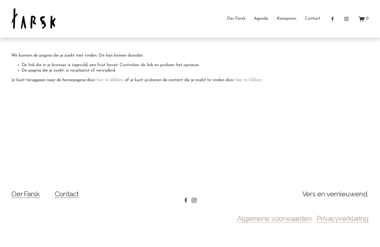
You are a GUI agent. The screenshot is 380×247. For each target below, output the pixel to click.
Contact (312, 19)
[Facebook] (332, 18)
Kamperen (286, 19)
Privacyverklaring (343, 218)
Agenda (261, 19)
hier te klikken (110, 80)
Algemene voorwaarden (274, 218)
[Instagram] (346, 18)
